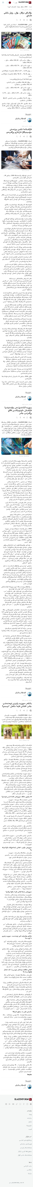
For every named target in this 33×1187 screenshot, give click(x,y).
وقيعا (18, 7)
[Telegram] (24, 20)
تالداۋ (30, 1122)
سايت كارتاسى (28, 1166)
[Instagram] (31, 20)
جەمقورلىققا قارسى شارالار (25, 1152)
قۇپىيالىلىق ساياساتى (26, 1144)
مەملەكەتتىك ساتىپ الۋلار (25, 1155)
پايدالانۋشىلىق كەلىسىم (25, 1141)
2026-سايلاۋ (24, 7)
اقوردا (9, 7)
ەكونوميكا (28, 115)
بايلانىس (29, 1170)
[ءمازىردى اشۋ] (3, 2)
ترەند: (30, 7)
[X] (17, 20)
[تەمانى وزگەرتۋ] (8, 2)
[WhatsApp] (27, 20)
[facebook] (24, 1104)
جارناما (30, 1174)
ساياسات (29, 1118)
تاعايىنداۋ (14, 7)
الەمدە (30, 1130)
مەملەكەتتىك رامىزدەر (26, 1148)
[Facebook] (20, 20)
